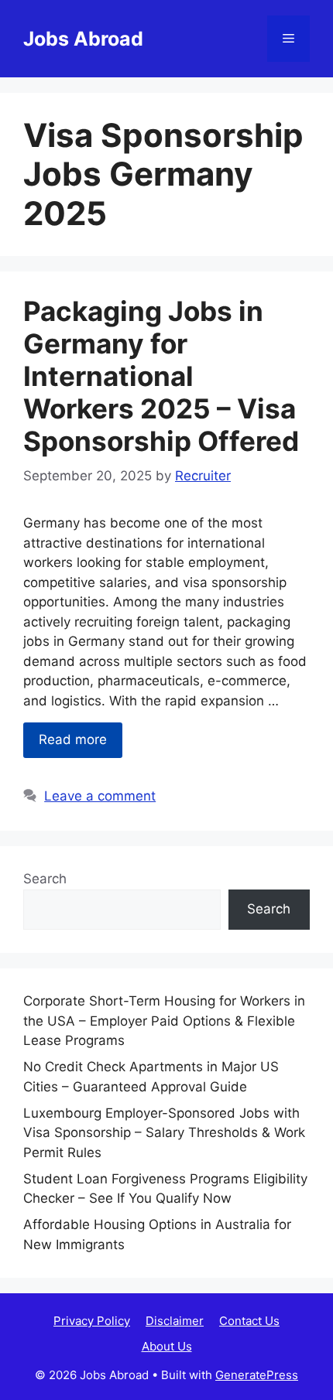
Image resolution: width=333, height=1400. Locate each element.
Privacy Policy (91, 1320)
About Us (167, 1346)
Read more (73, 739)
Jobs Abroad (83, 38)
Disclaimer (175, 1320)
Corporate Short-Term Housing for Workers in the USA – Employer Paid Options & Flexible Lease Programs (164, 1020)
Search (45, 878)
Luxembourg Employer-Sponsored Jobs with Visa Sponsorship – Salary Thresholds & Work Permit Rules (164, 1132)
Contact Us (249, 1320)
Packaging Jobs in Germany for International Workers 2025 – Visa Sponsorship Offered (161, 376)
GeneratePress (256, 1375)
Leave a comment (100, 796)
